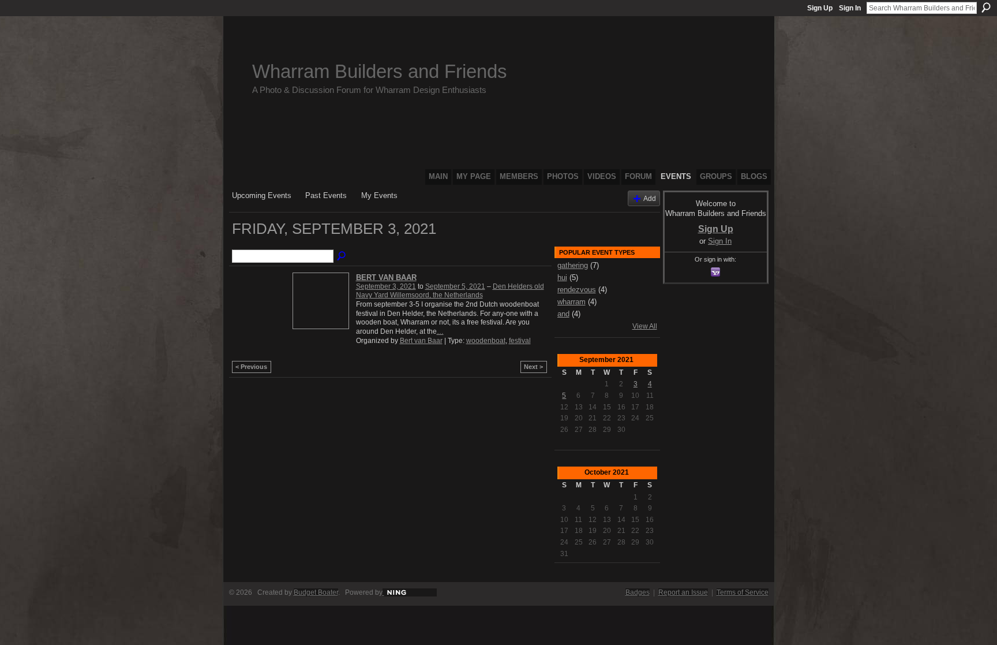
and (563, 314)
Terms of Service (743, 592)
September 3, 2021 (386, 286)
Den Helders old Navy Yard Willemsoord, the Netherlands (450, 291)
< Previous (251, 366)
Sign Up (820, 8)
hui (562, 277)
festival (520, 341)
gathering (572, 265)
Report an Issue (683, 592)
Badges (637, 592)
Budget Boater (316, 592)
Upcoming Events (261, 195)
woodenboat (485, 341)
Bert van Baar (386, 277)
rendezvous (576, 289)
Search (986, 7)
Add (649, 198)
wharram (571, 301)
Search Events (342, 256)
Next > (533, 366)
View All (644, 326)
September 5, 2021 (455, 286)
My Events (379, 195)
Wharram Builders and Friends (379, 71)
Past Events (326, 195)
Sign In (850, 8)
